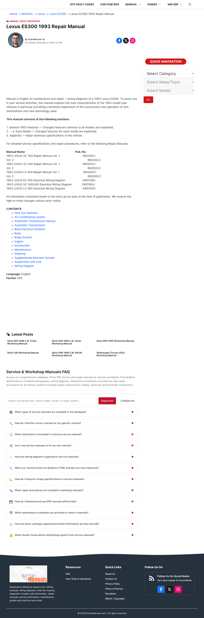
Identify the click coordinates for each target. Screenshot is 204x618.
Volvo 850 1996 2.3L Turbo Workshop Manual (21, 342)
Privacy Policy (112, 583)
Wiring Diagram (24, 266)
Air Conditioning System (30, 217)
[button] (190, 4)
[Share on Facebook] (119, 40)
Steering (20, 253)
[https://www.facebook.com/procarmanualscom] (160, 589)
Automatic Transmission (30, 225)
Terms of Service (114, 588)
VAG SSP (173, 4)
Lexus (22, 21)
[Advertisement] (71, 74)
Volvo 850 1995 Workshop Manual (115, 340)
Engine (19, 241)
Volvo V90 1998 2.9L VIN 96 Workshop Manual (67, 354)
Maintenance (23, 249)
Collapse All (127, 400)
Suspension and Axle (28, 261)
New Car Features (26, 212)
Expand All (107, 400)
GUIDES (152, 4)
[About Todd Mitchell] (15, 40)
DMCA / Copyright (114, 598)
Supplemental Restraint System (35, 257)
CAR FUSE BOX (109, 4)
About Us (110, 573)
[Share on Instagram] (132, 40)
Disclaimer (110, 593)
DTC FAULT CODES (82, 4)
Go (148, 99)
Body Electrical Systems (30, 229)
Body (18, 233)
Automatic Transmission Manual (35, 221)
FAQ (68, 573)
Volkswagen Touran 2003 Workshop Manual (110, 354)
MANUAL (131, 4)
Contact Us (111, 578)
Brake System (23, 237)
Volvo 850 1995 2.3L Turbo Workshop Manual (66, 342)
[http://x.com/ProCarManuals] (169, 589)
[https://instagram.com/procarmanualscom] (178, 589)
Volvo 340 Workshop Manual (23, 352)
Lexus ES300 (33, 21)
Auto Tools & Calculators (78, 578)
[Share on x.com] (126, 40)
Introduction (22, 245)
